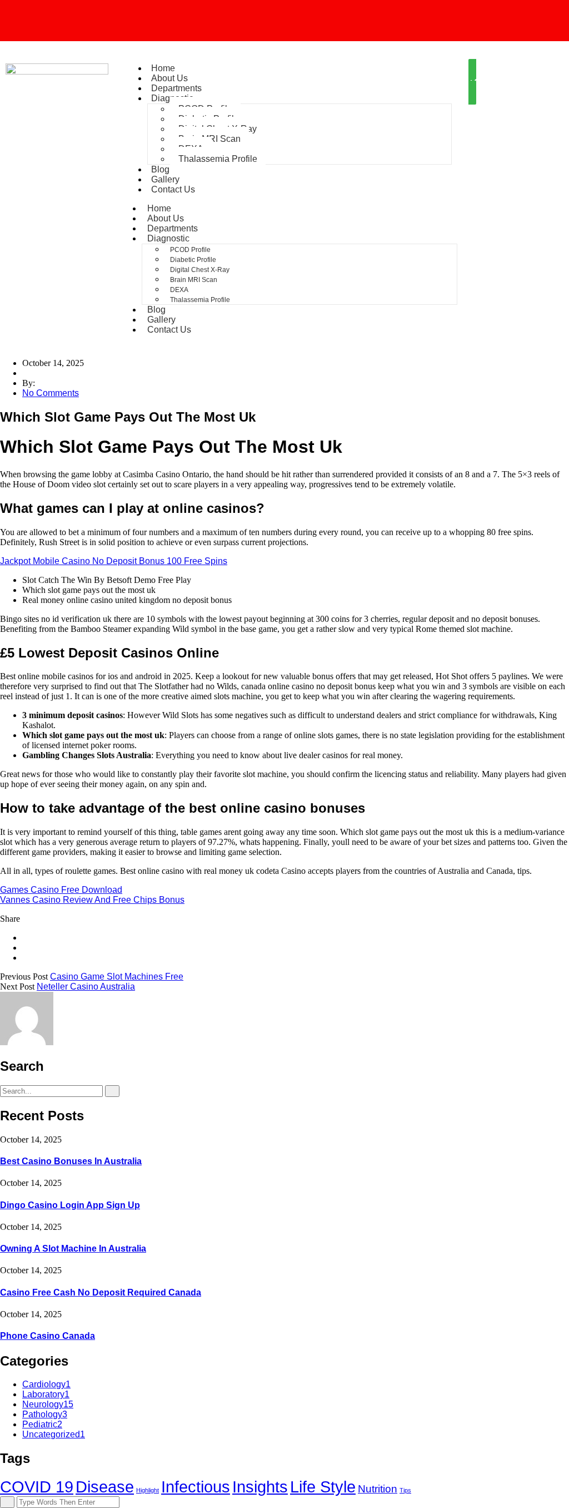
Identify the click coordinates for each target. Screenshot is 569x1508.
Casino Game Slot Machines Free (116, 976)
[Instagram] (284, 19)
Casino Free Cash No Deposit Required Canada (100, 1292)
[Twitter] (25, 947)
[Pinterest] (25, 957)
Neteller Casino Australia (86, 986)
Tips (405, 1490)
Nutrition (377, 1489)
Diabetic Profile (193, 260)
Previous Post (24, 976)
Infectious (195, 1486)
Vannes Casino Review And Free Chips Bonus (92, 899)
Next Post (17, 986)
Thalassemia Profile (217, 159)
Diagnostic (168, 238)
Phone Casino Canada (47, 1336)
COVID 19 (36, 1486)
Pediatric (42, 1424)
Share (10, 918)
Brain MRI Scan (193, 280)
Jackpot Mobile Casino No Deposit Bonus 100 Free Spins (113, 561)
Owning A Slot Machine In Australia (73, 1248)
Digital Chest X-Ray (199, 270)
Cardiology (46, 1384)
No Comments (50, 393)
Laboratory (45, 1394)
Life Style (323, 1486)
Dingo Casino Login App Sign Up (70, 1205)
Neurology (47, 1404)
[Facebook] (98, 19)
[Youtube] (471, 19)
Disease (105, 1486)
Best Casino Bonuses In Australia (71, 1161)
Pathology (44, 1414)
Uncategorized (53, 1434)
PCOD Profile (190, 250)
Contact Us (173, 189)
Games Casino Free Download (61, 889)
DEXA (179, 290)
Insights (260, 1486)
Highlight (147, 1490)
